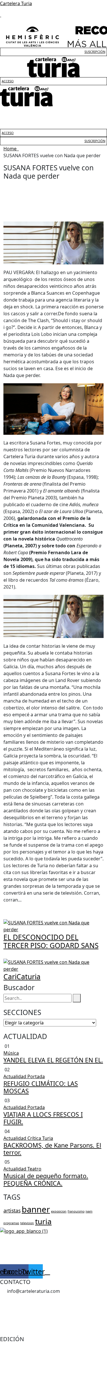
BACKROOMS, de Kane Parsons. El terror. (52, 1149)
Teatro (34, 1169)
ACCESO (8, 81)
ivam (89, 1211)
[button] (53, 111)
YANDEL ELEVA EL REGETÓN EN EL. (53, 1060)
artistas (12, 1210)
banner (36, 1209)
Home (11, 148)
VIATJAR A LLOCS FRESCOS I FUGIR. (43, 1118)
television (27, 1223)
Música (11, 1053)
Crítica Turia (40, 1138)
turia (43, 1221)
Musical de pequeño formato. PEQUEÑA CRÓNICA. (45, 1179)
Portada (36, 1076)
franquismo (76, 1211)
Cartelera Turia (16, 3)
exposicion (58, 1211)
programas (11, 1223)
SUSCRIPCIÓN (94, 51)
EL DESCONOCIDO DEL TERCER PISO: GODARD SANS (50, 941)
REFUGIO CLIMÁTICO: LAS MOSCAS (40, 1087)
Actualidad (15, 1076)
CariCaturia (22, 976)
